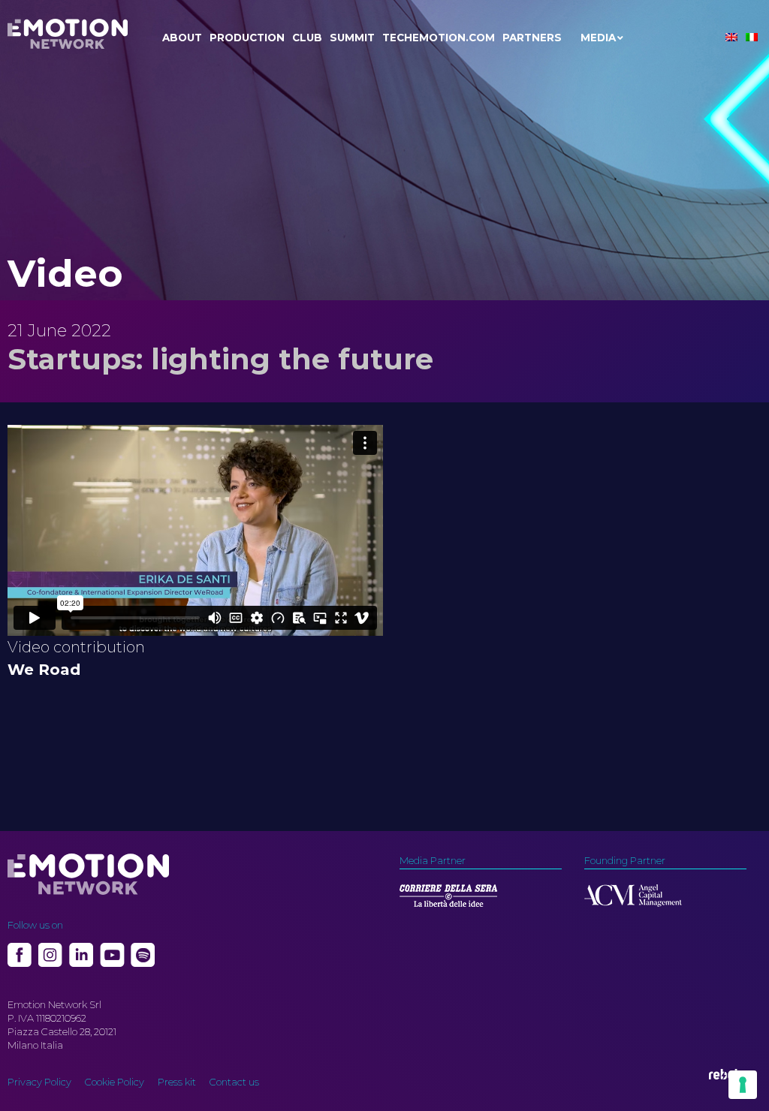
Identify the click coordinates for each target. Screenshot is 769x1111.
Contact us (234, 1082)
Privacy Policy (39, 1082)
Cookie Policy (114, 1082)
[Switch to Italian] (751, 37)
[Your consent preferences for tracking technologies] (742, 1084)
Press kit (177, 1082)
